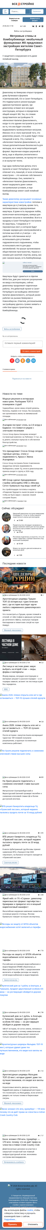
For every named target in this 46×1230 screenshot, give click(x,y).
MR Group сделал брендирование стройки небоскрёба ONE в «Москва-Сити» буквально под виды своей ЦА (21, 483)
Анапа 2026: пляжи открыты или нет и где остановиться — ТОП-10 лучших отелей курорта (22, 728)
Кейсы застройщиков (12, 329)
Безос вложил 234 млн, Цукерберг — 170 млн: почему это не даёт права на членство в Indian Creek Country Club (22, 1142)
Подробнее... (10, 1219)
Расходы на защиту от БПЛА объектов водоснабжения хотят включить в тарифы (22, 957)
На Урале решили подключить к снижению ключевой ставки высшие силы (21, 784)
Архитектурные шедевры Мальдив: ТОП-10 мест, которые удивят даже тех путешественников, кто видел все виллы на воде (23, 1078)
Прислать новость (21, 384)
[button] (33, 360)
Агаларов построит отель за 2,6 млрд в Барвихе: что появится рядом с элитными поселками (22, 428)
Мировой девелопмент (12, 630)
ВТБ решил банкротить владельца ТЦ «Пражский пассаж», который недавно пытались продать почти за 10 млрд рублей (22, 840)
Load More (23, 1170)
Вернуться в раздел (35, 19)
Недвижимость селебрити (14, 1162)
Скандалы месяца (10, 862)
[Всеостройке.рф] (23, 4)
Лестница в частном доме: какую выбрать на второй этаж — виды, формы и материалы (19, 669)
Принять (12, 1224)
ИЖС (6, 689)
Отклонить (33, 1224)
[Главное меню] (6, 11)
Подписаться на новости (22, 379)
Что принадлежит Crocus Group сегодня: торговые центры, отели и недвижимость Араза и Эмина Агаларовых (23, 455)
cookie (30, 1210)
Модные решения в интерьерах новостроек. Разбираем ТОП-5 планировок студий (18, 402)
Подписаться (37, 11)
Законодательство (10, 980)
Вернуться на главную (14, 19)
